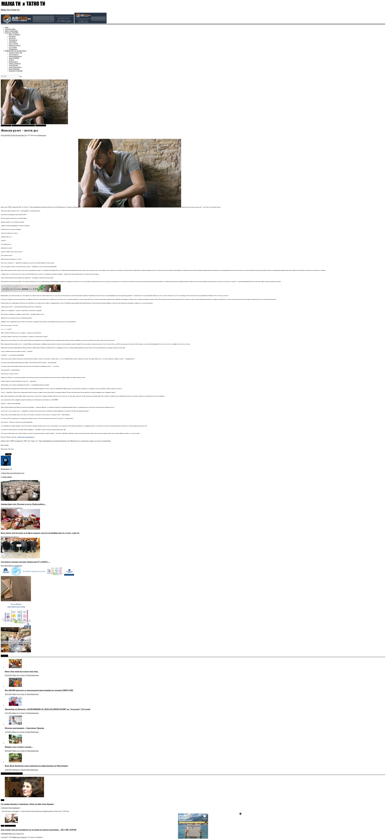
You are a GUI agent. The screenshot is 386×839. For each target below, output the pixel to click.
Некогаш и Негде (15, 45)
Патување (12, 36)
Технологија (13, 40)
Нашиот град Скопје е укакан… (19, 747)
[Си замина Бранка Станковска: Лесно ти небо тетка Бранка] (24, 797)
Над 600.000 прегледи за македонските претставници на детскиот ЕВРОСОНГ (39, 690)
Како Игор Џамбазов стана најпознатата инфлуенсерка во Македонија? (36, 766)
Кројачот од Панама (16, 71)
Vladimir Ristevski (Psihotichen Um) (12, 473)
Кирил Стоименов (14, 508)
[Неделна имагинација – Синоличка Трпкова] (15, 724)
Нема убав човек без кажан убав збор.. (22, 671)
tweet (2, 800)
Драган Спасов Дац (15, 52)
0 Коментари (41, 135)
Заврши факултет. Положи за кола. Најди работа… (23, 504)
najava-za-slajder (6, 125)
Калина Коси (13, 62)
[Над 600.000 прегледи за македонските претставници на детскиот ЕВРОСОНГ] (15, 686)
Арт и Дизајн (13, 43)
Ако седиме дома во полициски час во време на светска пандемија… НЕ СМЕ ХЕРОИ (38, 830)
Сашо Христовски (15, 67)
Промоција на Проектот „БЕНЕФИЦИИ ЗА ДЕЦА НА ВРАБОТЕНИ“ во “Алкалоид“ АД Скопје (47, 709)
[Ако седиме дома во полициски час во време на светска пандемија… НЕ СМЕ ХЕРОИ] (11, 822)
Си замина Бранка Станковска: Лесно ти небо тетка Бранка (27, 804)
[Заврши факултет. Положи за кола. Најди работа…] (20, 500)
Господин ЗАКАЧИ (11, 33)
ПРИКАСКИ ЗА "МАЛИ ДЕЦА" (23, 125)
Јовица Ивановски (15, 56)
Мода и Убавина (14, 34)
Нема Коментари (33, 675)
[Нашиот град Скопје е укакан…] (15, 743)
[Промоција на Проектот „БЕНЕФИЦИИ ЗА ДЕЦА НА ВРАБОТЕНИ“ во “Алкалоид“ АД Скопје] (15, 705)
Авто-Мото (13, 42)
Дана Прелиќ (13, 65)
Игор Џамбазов (14, 69)
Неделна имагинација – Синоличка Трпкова (24, 728)
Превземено (13, 49)
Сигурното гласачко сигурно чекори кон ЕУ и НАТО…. (25, 562)
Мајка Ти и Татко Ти (10, 10)
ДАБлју (11, 60)
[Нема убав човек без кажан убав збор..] (15, 667)
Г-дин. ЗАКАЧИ (10, 826)
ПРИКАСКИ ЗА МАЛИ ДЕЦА (15, 51)
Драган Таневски (15, 63)
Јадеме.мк (12, 38)
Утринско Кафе (10, 29)
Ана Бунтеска (13, 54)
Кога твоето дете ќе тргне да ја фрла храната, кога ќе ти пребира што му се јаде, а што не (40, 533)
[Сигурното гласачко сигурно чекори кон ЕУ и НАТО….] (20, 558)
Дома (6, 27)
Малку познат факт (11, 31)
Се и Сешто (13, 47)
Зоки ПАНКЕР (14, 58)
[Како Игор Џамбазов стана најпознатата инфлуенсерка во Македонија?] (15, 762)
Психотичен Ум (40, 125)
